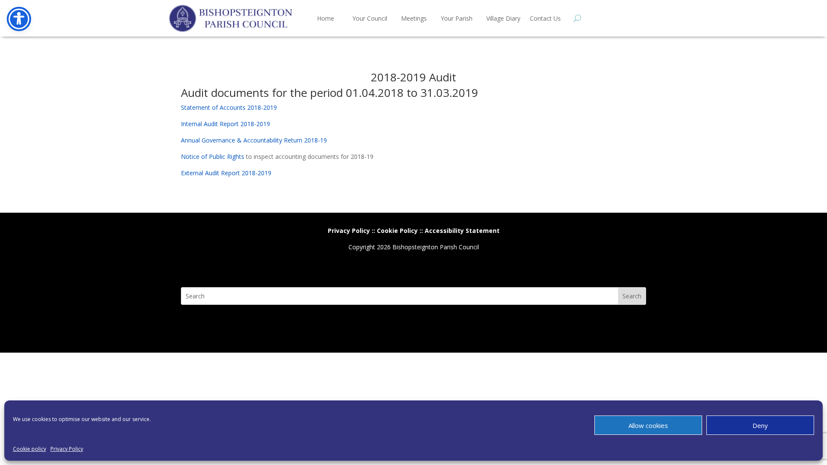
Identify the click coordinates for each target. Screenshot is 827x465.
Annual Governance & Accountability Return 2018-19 (254, 140)
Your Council (369, 18)
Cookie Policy (397, 230)
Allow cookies (648, 425)
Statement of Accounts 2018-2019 (229, 107)
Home (325, 18)
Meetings (414, 18)
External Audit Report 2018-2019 (226, 173)
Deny (760, 425)
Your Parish (457, 18)
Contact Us (545, 18)
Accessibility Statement (462, 230)
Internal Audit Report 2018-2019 (225, 124)
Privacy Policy (66, 449)
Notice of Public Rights (212, 156)
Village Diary (503, 18)
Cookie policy (29, 449)
